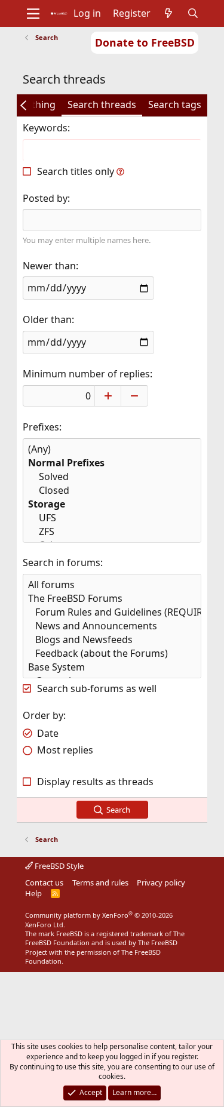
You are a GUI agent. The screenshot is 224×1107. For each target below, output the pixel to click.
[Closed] (112, 490)
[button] (120, 171)
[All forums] (112, 585)
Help (33, 893)
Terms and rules (100, 882)
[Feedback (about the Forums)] (112, 653)
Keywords (45, 127)
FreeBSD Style (58, 865)
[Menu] (33, 14)
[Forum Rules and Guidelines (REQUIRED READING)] (112, 612)
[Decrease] (134, 396)
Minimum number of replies (86, 373)
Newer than (49, 265)
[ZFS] (112, 532)
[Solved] (112, 477)
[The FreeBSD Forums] (112, 598)
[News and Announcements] (112, 626)
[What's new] (169, 13)
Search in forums (61, 562)
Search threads (101, 104)
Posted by (45, 198)
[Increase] (107, 396)
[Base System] (112, 667)
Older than (47, 319)
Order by (43, 715)
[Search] (192, 13)
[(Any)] (112, 449)
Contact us (44, 882)
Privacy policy (161, 882)
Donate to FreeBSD (145, 42)
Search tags (174, 104)
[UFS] (112, 518)
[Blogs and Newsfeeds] (112, 640)
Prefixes (41, 426)
